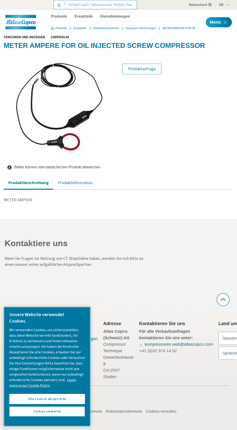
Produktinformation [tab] (75, 183)
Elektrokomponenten (106, 28)
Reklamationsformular (124, 411)
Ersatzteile (84, 16)
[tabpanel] (118, 200)
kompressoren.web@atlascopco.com (179, 344)
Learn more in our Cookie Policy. (42, 382)
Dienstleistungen (115, 16)
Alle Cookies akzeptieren (47, 399)
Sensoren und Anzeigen (141, 28)
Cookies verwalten (161, 411)
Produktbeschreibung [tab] (28, 183)
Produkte (59, 16)
